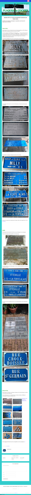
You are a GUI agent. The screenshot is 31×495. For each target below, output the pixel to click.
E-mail (4, 474)
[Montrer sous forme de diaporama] (24, 399)
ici (24, 441)
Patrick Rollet (8, 446)
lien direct (4, 221)
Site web (4, 476)
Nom (3, 472)
